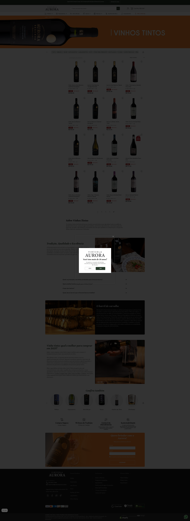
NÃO (90, 268)
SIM (100, 268)
